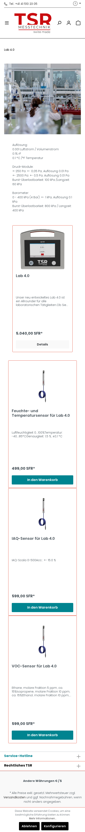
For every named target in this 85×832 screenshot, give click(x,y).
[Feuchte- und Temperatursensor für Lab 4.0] (42, 385)
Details (42, 344)
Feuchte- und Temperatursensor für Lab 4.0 (41, 413)
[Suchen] (59, 23)
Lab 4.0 (22, 276)
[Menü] (7, 23)
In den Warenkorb (42, 479)
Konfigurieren (55, 826)
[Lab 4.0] (42, 249)
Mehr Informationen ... (42, 818)
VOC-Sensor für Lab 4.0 (34, 666)
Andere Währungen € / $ (42, 781)
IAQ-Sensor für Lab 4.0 (33, 538)
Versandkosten (15, 797)
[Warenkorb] (78, 23)
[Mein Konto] (68, 23)
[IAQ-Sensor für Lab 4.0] (42, 512)
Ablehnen (29, 826)
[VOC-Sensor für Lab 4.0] (42, 640)
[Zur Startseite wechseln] (33, 23)
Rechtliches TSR (18, 765)
